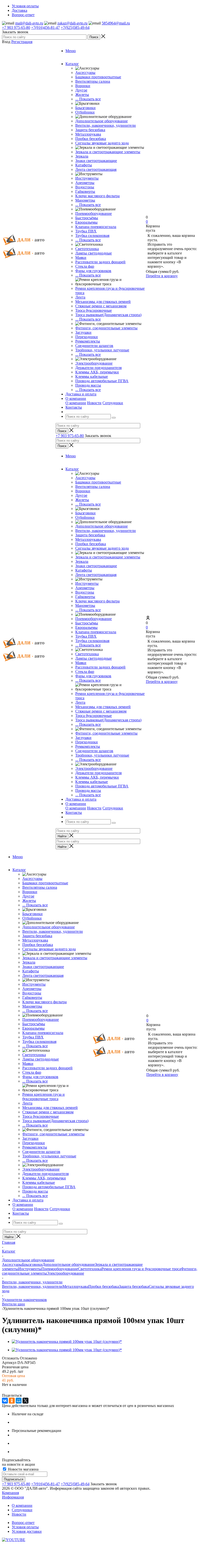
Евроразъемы (86, 222)
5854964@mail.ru (116, 23)
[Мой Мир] (19, 1401)
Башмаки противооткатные (98, 77)
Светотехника (87, 249)
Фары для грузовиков (93, 271)
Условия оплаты (25, 1527)
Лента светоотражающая (95, 169)
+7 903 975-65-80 (16, 27)
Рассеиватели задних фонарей (100, 262)
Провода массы (88, 385)
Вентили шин (13, 1304)
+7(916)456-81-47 (45, 27)
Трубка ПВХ (86, 231)
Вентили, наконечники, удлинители (105, 125)
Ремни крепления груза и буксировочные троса (43, 1096)
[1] (5, 1390)
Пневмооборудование (93, 213)
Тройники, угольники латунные (102, 350)
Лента (80, 297)
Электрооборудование (94, 363)
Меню (70, 51)
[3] (16, 1390)
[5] (28, 1390)
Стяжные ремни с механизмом (100, 306)
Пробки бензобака (90, 139)
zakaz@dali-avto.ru (72, 23)
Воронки (82, 86)
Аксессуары (85, 72)
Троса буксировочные (93, 310)
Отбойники (85, 112)
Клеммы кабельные (91, 376)
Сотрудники (112, 403)
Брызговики (85, 108)
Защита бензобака (90, 130)
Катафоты (83, 165)
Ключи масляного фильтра (97, 196)
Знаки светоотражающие (96, 161)
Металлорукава (88, 134)
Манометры (85, 200)
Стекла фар (84, 266)
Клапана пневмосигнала (95, 227)
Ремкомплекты (87, 341)
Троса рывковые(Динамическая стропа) (108, 315)
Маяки (80, 257)
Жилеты (82, 94)
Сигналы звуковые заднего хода (102, 143)
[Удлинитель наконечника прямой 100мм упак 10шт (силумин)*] (67, 1341)
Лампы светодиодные (93, 253)
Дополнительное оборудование (101, 121)
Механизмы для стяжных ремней (103, 302)
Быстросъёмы (86, 218)
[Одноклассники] (12, 1401)
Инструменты (87, 178)
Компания (10, 1493)
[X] (25, 1401)
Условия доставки (27, 1531)
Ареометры (84, 183)
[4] (22, 1390)
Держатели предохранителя (98, 368)
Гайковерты (85, 191)
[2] (11, 1390)
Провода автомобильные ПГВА (101, 381)
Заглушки (83, 332)
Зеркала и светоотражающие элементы (107, 152)
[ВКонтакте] (5, 1401)
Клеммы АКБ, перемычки (97, 372)
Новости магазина (22, 1469)
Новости (94, 403)
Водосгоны (84, 187)
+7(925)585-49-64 (75, 27)
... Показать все (88, 99)
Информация (13, 1497)
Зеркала (81, 156)
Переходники (86, 337)
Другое (81, 90)
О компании (75, 403)
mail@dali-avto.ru (29, 23)
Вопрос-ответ (23, 1523)
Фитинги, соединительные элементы (106, 328)
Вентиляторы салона (92, 81)
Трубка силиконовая (92, 235)
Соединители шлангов (94, 346)
